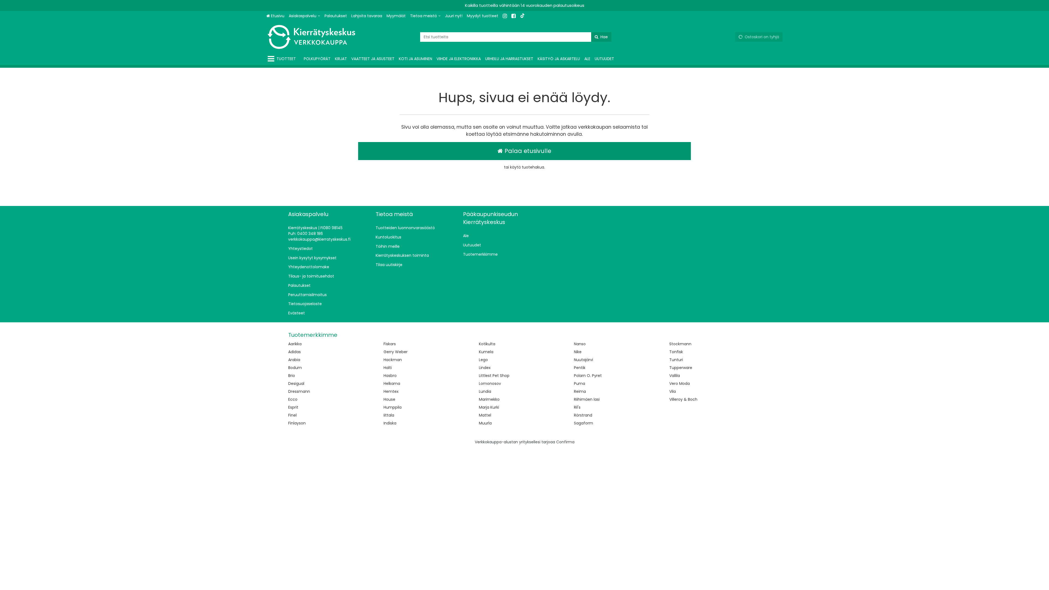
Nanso (580, 344)
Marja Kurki (489, 407)
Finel (292, 415)
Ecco (292, 399)
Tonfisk (676, 352)
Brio (291, 375)
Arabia (294, 359)
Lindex (485, 367)
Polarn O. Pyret (588, 375)
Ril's (577, 407)
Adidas (294, 352)
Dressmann (299, 391)
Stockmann (680, 344)
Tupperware (680, 367)
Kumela (486, 352)
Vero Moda (679, 383)
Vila (672, 391)
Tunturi (676, 359)
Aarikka (295, 344)
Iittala (389, 415)
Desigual (296, 383)
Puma (579, 383)
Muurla (485, 423)
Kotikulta (487, 344)
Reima (580, 391)
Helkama (392, 383)
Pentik (579, 367)
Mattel (485, 415)
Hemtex (391, 391)
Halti (388, 367)
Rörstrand (583, 415)
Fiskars (390, 344)
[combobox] (515, 37)
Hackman (393, 359)
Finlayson (297, 423)
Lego (483, 359)
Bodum (295, 367)
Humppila (393, 407)
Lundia (485, 391)
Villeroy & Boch (683, 399)
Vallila (674, 375)
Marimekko (489, 399)
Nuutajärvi (583, 359)
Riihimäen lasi (587, 399)
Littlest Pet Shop (494, 375)
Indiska (390, 423)
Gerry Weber (396, 352)
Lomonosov (490, 383)
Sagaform (583, 423)
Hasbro (390, 375)
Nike (578, 352)
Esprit (293, 407)
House (389, 399)
